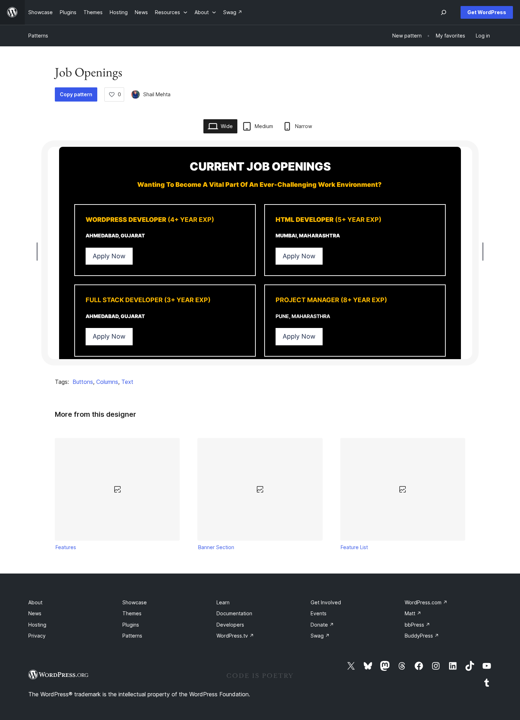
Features (66, 547)
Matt (413, 613)
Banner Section (216, 547)
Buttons (83, 381)
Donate (322, 625)
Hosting (37, 625)
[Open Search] (443, 12)
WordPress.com (426, 602)
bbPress (417, 625)
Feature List (354, 547)
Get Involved (326, 602)
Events (319, 613)
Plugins (130, 625)
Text (127, 381)
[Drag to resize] (38, 251)
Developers (230, 625)
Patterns (38, 36)
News (34, 613)
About (35, 602)
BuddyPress (422, 636)
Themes (131, 613)
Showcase (134, 602)
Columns (107, 381)
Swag (320, 636)
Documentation (234, 613)
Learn (223, 602)
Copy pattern (76, 94)
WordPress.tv (235, 636)
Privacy (37, 636)
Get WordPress (486, 12)
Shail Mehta (157, 94)
